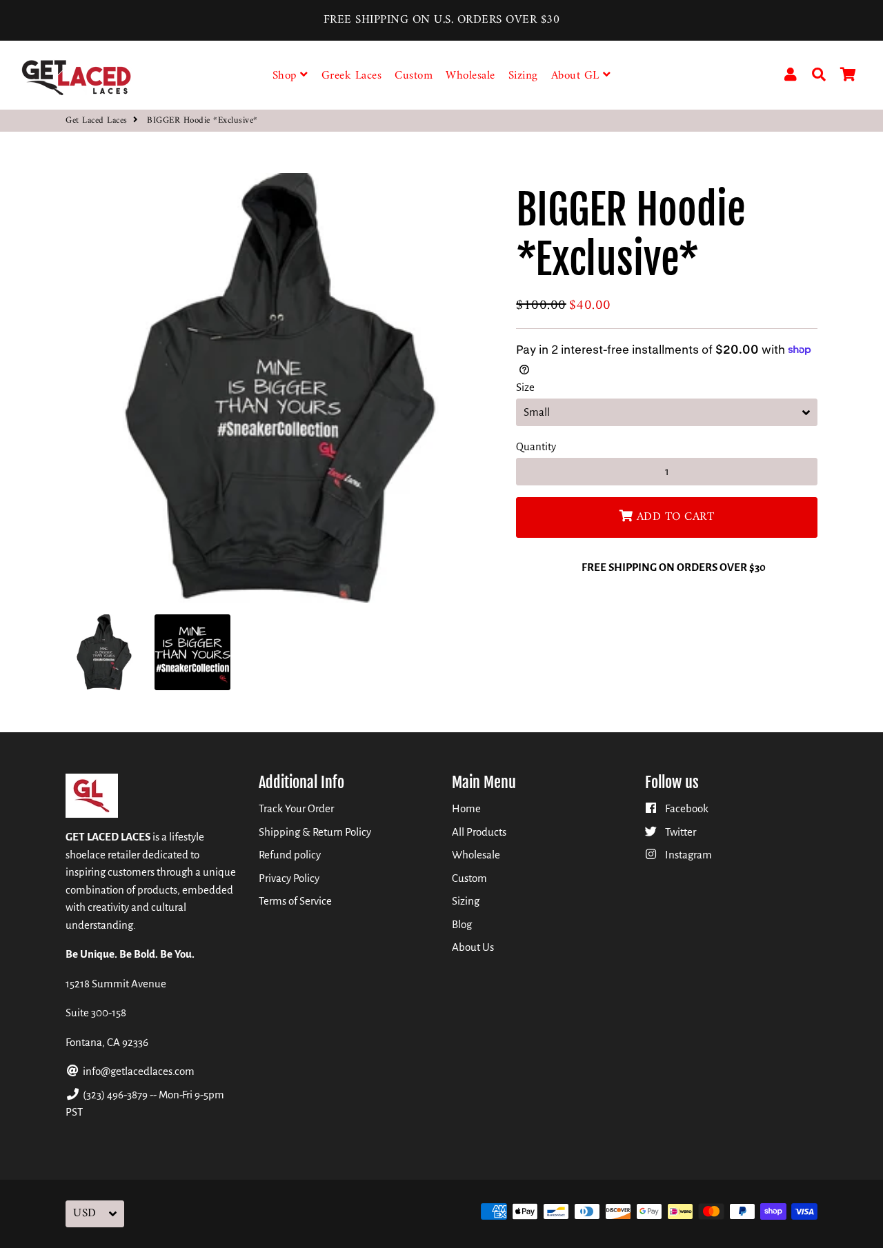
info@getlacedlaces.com (138, 1071)
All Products (479, 832)
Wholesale (470, 76)
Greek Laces (351, 76)
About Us (473, 947)
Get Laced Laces (97, 121)
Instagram (687, 854)
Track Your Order (296, 808)
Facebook (685, 808)
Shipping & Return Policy (315, 832)
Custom (414, 76)
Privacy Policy (289, 878)
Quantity (536, 446)
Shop (286, 76)
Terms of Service (295, 901)
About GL (577, 76)
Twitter (679, 832)
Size (525, 387)
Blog (462, 924)
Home (466, 808)
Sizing (523, 76)
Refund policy (290, 854)
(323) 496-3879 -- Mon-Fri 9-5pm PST (145, 1103)
